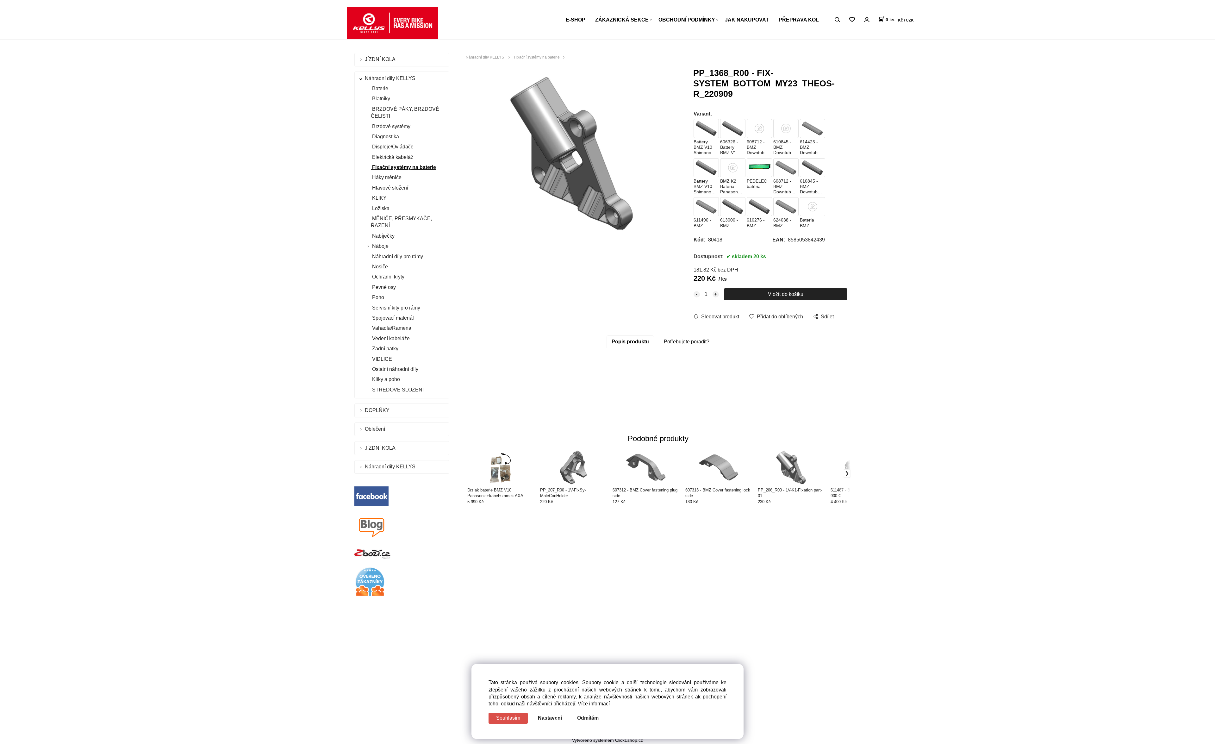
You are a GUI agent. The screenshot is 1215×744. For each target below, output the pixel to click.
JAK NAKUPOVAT (747, 19)
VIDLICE (381, 359)
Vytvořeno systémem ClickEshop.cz (607, 740)
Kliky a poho (385, 379)
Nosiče (379, 266)
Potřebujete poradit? (686, 341)
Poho (377, 297)
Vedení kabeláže (390, 338)
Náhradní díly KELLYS (391, 78)
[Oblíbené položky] (852, 20)
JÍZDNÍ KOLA (381, 59)
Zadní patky (384, 348)
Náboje (380, 246)
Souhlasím (508, 718)
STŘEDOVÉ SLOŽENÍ (397, 389)
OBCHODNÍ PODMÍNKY (686, 19)
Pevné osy (383, 287)
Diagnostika (385, 136)
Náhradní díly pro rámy (397, 256)
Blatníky (380, 98)
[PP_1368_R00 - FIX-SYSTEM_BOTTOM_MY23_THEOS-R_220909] (571, 153)
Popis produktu (630, 341)
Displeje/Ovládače (392, 146)
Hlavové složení (389, 188)
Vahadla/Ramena (391, 328)
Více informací (594, 703)
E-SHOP (575, 19)
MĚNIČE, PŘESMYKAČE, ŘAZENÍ (401, 222)
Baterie (379, 88)
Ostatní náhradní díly (394, 369)
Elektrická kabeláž (392, 157)
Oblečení (375, 429)
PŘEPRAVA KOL (799, 19)
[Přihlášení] (866, 19)
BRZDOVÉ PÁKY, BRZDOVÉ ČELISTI (405, 112)
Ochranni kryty (387, 276)
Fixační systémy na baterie (403, 167)
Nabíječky (383, 236)
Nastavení (550, 718)
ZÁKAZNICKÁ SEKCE (622, 19)
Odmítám (588, 718)
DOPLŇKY (378, 410)
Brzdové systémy (390, 126)
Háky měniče (386, 177)
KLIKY (379, 198)
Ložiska (380, 208)
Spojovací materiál (392, 318)
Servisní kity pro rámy (395, 307)
